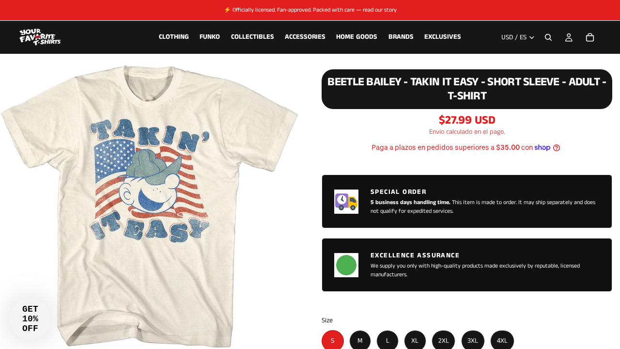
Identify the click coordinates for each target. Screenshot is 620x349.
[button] (30, 319)
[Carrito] (590, 37)
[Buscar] (548, 37)
